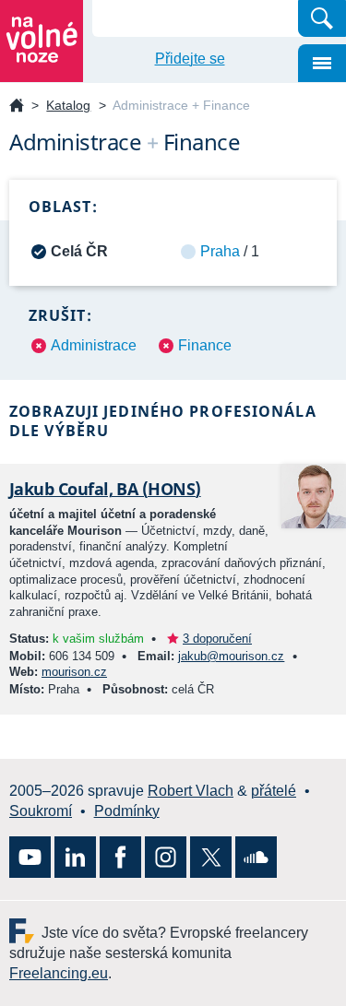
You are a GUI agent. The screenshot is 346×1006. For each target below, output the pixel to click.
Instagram (165, 857)
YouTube (30, 857)
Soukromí (40, 811)
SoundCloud (256, 857)
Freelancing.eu (25, 930)
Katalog (68, 105)
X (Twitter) (211, 857)
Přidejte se (190, 58)
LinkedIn (75, 857)
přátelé (273, 791)
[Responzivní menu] (322, 63)
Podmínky (127, 811)
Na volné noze (16, 106)
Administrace (94, 345)
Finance (205, 345)
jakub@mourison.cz (231, 656)
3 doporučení (217, 638)
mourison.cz (74, 672)
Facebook (120, 857)
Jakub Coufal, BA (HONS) (105, 489)
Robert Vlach (190, 791)
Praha (220, 251)
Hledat (322, 18)
